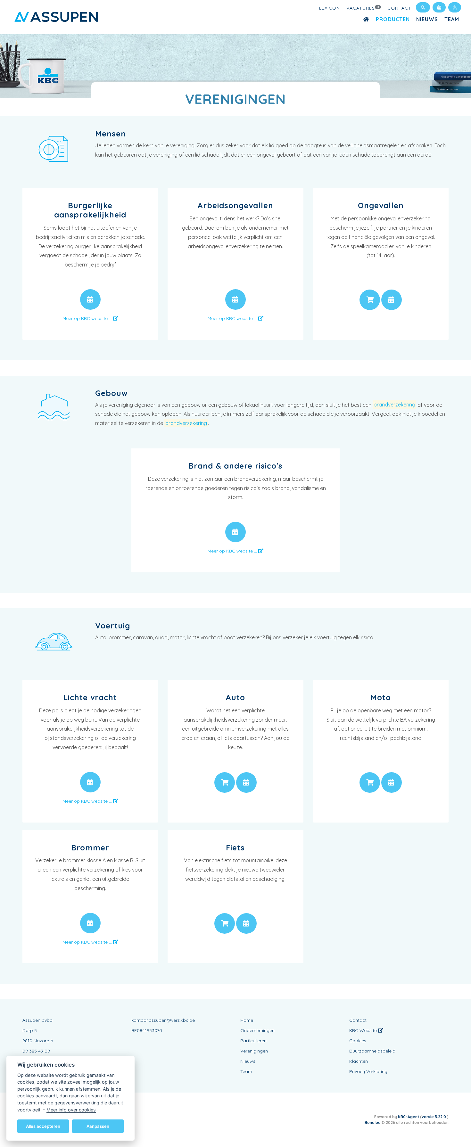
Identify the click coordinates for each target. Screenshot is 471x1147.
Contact (399, 8)
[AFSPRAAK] (90, 299)
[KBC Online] (454, 7)
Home (246, 1020)
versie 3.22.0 (434, 1116)
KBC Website (363, 1030)
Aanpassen (98, 1125)
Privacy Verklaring (368, 1071)
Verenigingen (254, 1051)
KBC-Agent (408, 1116)
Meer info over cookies (71, 1109)
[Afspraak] (439, 7)
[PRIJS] (369, 300)
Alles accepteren (43, 1125)
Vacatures (362, 8)
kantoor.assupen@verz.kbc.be (163, 1020)
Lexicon (329, 8)
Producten (393, 19)
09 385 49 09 (36, 1051)
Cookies (357, 1041)
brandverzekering (394, 405)
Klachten (358, 1061)
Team (451, 19)
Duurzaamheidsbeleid (372, 1051)
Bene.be (373, 1122)
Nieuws (427, 19)
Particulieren (253, 1041)
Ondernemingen (257, 1030)
